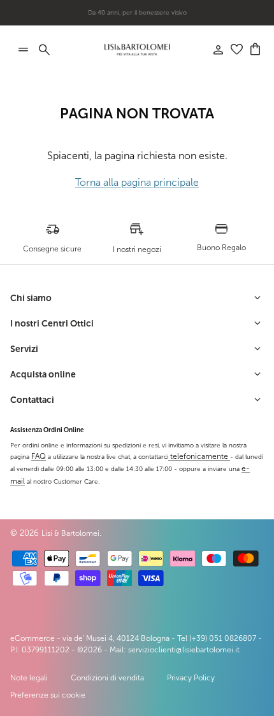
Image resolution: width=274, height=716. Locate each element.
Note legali (29, 677)
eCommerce (32, 638)
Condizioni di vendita (107, 677)
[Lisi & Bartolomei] (137, 49)
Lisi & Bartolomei (70, 533)
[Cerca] (51, 50)
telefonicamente (199, 456)
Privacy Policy (191, 677)
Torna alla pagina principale (137, 182)
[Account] (212, 50)
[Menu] (23, 50)
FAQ (38, 456)
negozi (158, 17)
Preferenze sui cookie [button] (47, 695)
